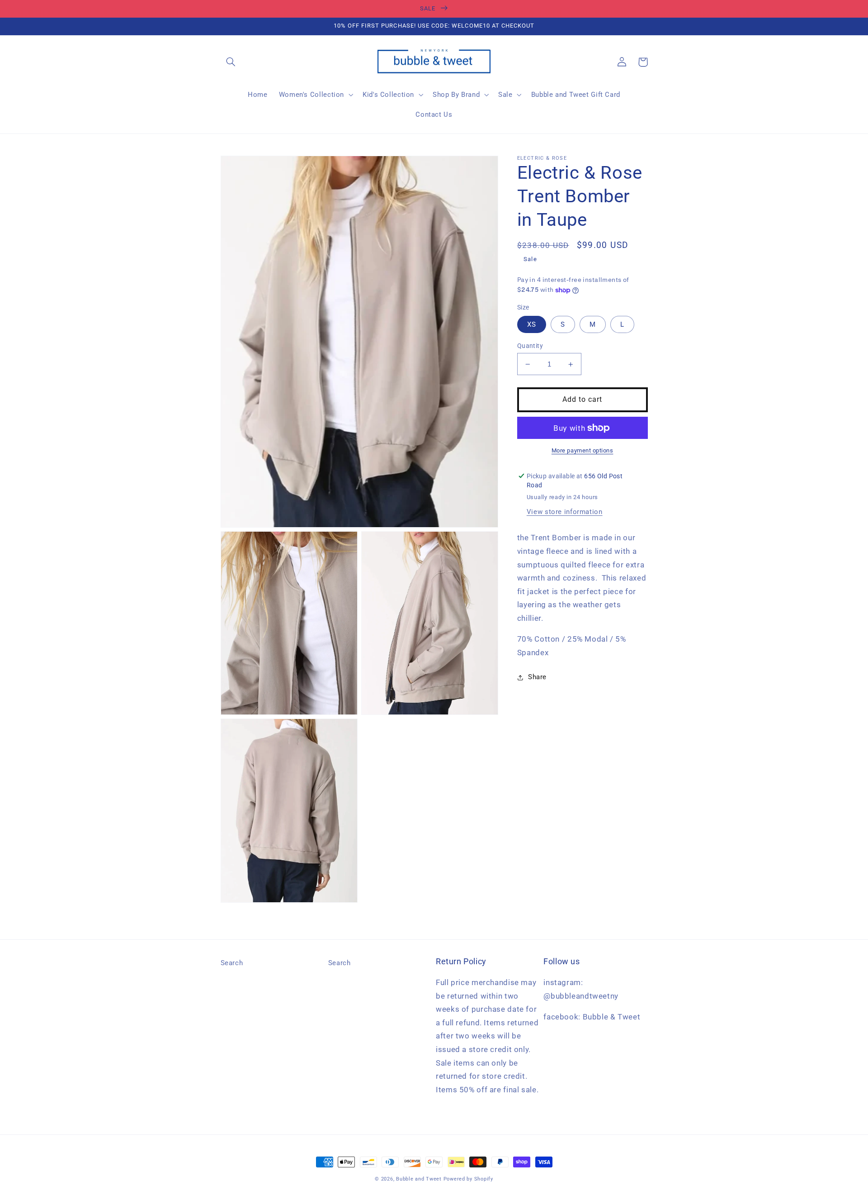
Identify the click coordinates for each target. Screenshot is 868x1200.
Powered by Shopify (468, 1179)
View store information (565, 512)
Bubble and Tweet (419, 1179)
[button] (231, 62)
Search (232, 963)
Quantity (530, 345)
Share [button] (537, 677)
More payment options (582, 450)
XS (531, 324)
